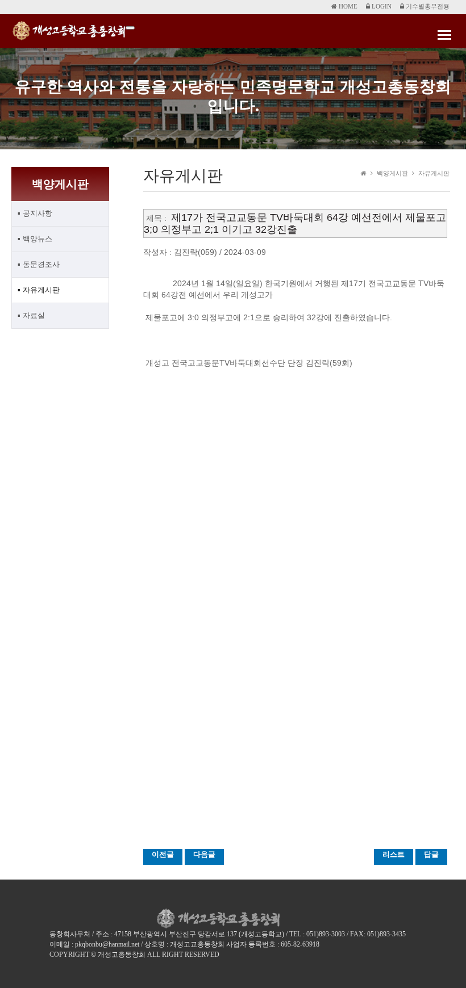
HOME (347, 6)
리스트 (393, 854)
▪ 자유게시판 (39, 290)
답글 (431, 854)
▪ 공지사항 (35, 213)
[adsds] (130, 28)
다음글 (204, 854)
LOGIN (381, 6)
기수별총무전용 (427, 6)
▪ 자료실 (31, 315)
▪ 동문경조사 (39, 264)
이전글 (163, 854)
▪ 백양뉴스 (35, 239)
